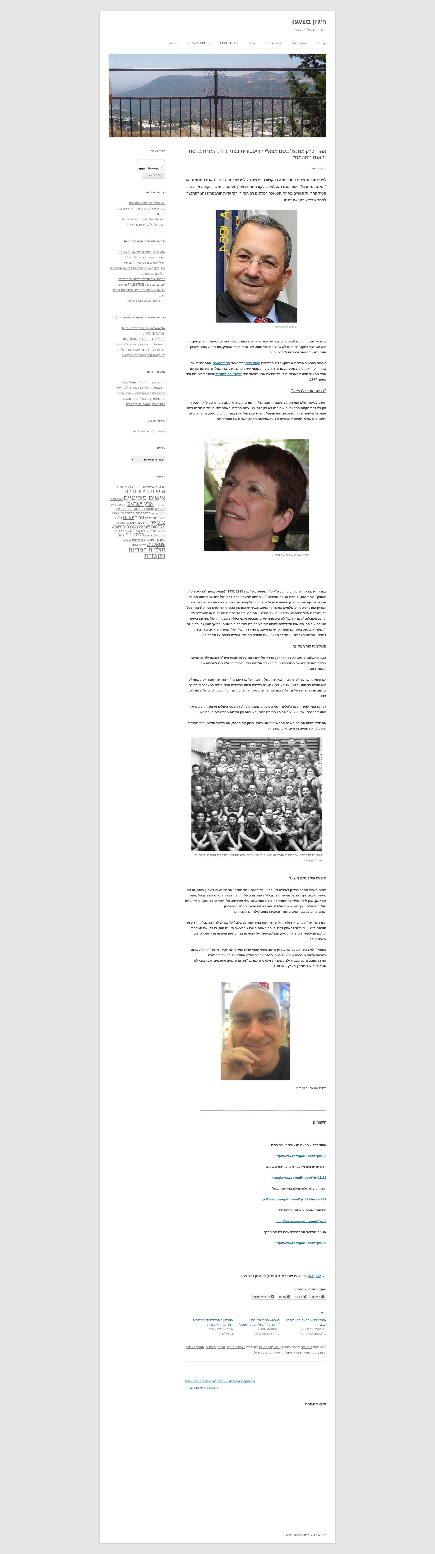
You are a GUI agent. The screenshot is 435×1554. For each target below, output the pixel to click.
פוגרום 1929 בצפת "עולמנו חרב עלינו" (141, 350)
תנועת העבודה (195, 1347)
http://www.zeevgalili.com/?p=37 (301, 1221)
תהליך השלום (139, 545)
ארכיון (252, 43)
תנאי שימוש (319, 1535)
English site (229, 43)
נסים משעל (261, 1352)
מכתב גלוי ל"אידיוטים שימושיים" (145, 224)
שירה (127, 540)
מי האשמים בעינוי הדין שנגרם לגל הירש (140, 344)
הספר (155, 513)
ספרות (161, 530)
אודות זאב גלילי (274, 43)
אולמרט (121, 487)
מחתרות (121, 522)
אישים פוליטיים (236, 1347)
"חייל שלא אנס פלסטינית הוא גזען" (143, 263)
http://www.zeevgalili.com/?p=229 (300, 1243)
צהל (121, 535)
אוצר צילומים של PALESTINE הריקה (142, 284)
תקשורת (154, 555)
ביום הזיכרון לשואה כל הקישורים (145, 404)
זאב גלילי (306, 1347)
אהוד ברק (252, 363)
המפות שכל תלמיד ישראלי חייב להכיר (141, 279)
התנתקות (128, 513)
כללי (161, 522)
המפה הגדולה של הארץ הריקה (146, 301)
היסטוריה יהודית (130, 508)
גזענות (221, 1347)
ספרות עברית (148, 531)
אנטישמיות (116, 499)
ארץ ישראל (140, 504)
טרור (139, 517)
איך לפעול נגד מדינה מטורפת (147, 203)
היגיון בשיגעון (308, 21)
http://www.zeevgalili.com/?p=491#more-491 (292, 1199)
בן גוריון (160, 509)
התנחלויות (143, 513)
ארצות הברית (118, 504)
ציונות (160, 539)
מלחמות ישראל (152, 526)
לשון (153, 522)
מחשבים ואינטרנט (137, 522)
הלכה (162, 513)
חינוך (155, 518)
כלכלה (117, 518)
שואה (149, 539)
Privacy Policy (199, 43)
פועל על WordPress (297, 1535)
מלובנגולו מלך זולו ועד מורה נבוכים (143, 219)
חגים (116, 513)
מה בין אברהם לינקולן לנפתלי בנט (144, 339)
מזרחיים (211, 1347)
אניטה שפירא (302, 1352)
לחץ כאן (314, 1276)
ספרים (135, 530)
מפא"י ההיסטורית (228, 374)
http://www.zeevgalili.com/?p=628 (300, 1156)
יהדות (128, 517)
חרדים (148, 518)
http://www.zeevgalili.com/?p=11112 (299, 1177)
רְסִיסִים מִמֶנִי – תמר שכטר (149, 431)
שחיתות (137, 540)
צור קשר (173, 43)
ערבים (162, 535)
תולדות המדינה (147, 549)
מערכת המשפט (125, 526)
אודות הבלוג (300, 43)
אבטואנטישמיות (153, 486)
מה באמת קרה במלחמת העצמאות (143, 355)
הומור (150, 509)
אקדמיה (160, 504)
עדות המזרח (221, 363)
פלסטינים (134, 534)
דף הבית (321, 43)
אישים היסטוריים (144, 491)
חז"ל (162, 518)
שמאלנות (156, 544)
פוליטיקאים (151, 535)
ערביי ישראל (122, 530)
